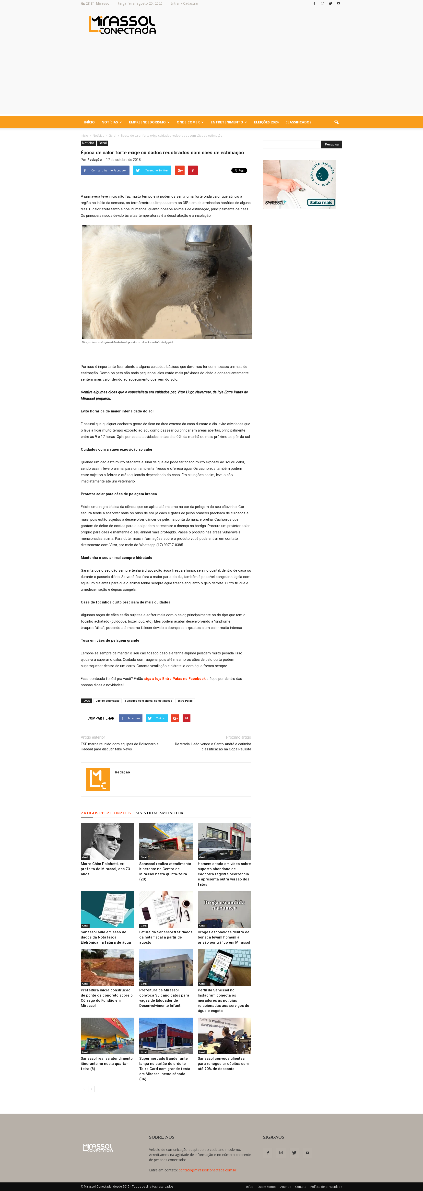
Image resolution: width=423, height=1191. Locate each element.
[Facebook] (314, 3)
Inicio (84, 135)
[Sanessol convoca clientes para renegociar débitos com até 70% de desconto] (224, 1036)
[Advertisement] (211, 79)
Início (89, 122)
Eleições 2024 (266, 122)
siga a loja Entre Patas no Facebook (175, 678)
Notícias (110, 122)
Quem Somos (267, 1187)
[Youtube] (338, 3)
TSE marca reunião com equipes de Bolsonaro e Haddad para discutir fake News (120, 746)
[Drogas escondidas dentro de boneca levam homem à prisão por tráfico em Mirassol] (224, 909)
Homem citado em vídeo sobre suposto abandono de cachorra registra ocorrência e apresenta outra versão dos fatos (224, 874)
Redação (94, 160)
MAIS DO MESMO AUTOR (159, 813)
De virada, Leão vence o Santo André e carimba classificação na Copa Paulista (213, 746)
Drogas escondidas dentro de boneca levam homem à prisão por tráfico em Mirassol (224, 937)
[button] (336, 122)
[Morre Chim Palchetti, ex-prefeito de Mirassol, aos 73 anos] (107, 841)
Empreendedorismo (147, 122)
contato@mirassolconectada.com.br (207, 1170)
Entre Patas (185, 700)
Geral (103, 143)
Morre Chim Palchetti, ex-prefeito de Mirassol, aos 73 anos (105, 869)
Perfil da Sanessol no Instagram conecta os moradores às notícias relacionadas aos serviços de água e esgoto (223, 1000)
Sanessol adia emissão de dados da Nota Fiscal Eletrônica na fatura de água (106, 937)
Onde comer (188, 122)
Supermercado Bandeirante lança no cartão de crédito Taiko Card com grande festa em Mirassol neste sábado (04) (164, 1068)
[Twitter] (330, 3)
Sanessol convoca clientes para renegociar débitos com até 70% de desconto (223, 1063)
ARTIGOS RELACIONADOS (106, 813)
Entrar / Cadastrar (184, 3)
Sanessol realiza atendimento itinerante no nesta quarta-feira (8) (107, 1063)
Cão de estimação (107, 700)
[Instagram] (322, 3)
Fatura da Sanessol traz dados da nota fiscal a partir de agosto (165, 937)
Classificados (298, 122)
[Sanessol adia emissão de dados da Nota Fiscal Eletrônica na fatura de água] (107, 909)
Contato (300, 1187)
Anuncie (285, 1187)
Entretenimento (227, 122)
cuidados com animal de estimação (148, 700)
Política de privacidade (326, 1187)
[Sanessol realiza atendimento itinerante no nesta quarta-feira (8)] (107, 1036)
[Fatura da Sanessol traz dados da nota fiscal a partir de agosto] (166, 909)
